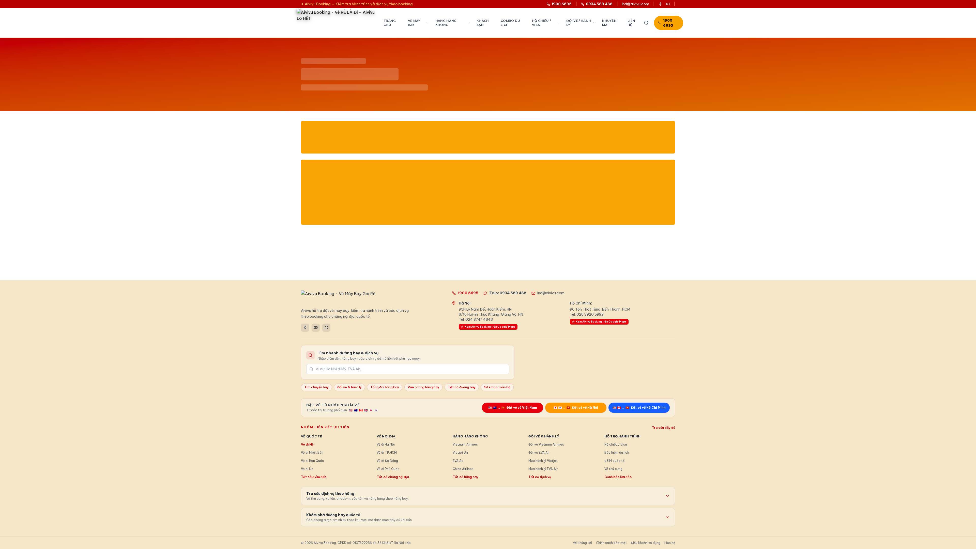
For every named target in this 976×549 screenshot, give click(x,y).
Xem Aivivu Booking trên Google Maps (490, 326)
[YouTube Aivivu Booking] (668, 4)
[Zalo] (326, 328)
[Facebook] (305, 328)
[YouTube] (316, 328)
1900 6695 (668, 23)
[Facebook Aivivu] (660, 4)
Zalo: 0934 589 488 (507, 293)
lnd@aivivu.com (635, 4)
